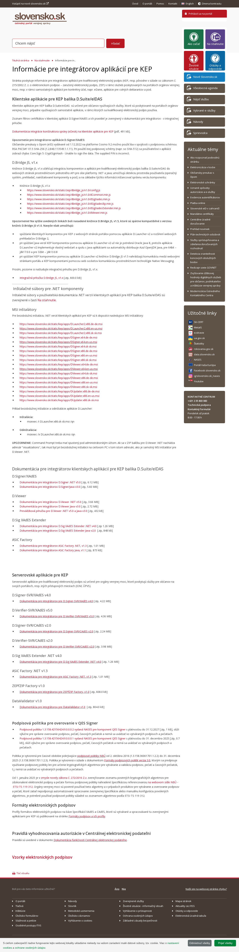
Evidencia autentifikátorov (205, 197)
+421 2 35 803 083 (197, 400)
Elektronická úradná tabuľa (191, 915)
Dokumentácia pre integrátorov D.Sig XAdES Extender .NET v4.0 (58, 526)
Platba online (197, 203)
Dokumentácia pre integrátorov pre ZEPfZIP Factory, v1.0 (54, 692)
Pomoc (160, 3)
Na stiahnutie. (47, 300)
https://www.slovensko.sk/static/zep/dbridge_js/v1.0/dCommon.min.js (69, 194)
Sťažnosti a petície (25, 920)
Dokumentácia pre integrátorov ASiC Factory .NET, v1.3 (53, 545)
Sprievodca (200, 133)
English (190, 3)
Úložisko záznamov (79, 915)
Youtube (199, 381)
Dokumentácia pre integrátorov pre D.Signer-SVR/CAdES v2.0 (56, 631)
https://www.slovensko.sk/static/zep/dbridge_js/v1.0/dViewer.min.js (67, 212)
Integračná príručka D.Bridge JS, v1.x (41, 278)
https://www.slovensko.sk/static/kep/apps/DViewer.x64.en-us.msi (59, 369)
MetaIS (198, 327)
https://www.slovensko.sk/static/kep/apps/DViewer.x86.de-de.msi (59, 378)
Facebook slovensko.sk (207, 370)
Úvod (135, 3)
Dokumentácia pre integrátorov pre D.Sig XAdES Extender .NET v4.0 (60, 661)
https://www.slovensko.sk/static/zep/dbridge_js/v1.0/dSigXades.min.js (68, 199)
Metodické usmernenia (81, 911)
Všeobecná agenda (205, 88)
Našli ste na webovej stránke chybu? (206, 889)
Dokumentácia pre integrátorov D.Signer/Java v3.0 (50, 487)
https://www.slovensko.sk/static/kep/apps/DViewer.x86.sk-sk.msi (58, 387)
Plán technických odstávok (205, 234)
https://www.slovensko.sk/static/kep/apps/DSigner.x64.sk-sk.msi (58, 346)
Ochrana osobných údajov (138, 915)
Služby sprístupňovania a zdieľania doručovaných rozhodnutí (204, 244)
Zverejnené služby (133, 901)
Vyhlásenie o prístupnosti (137, 911)
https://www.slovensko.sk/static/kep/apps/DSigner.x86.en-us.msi (58, 355)
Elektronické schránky (202, 182)
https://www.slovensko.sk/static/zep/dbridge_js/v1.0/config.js (63, 190)
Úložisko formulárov (26, 915)
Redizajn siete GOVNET (203, 267)
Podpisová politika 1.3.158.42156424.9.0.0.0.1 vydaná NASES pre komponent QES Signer (72, 738)
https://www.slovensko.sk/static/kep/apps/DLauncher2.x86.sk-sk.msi (61, 333)
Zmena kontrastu (211, 3)
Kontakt (172, 3)
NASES (197, 359)
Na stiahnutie (42, 60)
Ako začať (194, 44)
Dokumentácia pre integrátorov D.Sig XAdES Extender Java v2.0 (58, 530)
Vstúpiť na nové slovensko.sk (29, 3)
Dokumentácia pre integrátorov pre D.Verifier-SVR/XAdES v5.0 (57, 616)
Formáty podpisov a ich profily (87, 816)
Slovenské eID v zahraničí (204, 208)
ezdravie (199, 332)
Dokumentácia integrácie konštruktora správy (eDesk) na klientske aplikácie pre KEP (63, 131)
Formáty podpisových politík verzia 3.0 (127, 760)
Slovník (72, 906)
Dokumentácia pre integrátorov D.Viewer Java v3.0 (50, 506)
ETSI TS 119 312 (23, 786)
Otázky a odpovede (215, 67)
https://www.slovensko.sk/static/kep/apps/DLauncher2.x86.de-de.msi (61, 324)
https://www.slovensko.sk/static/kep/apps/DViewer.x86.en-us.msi (59, 382)
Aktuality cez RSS (185, 906)
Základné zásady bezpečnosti (140, 920)
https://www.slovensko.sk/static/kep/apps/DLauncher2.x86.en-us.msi (61, 328)
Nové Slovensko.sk (205, 77)
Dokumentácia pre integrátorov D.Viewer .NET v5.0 (50, 502)
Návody (198, 121)
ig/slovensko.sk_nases (207, 376)
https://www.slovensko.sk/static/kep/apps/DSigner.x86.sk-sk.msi (58, 360)
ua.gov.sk (199, 338)
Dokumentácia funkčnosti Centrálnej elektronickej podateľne (90, 840)
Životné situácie (194, 67)
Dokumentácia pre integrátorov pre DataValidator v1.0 (52, 707)
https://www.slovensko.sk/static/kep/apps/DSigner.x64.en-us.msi (58, 342)
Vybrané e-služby (204, 110)
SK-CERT (198, 322)
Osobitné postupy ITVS (28, 925)
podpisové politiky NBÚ (91, 756)
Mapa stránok (183, 901)
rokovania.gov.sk (203, 349)
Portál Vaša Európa (205, 365)
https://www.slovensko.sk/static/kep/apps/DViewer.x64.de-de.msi (59, 364)
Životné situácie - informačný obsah (143, 906)
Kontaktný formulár (199, 409)
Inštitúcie (20, 911)
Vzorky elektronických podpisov (42, 857)
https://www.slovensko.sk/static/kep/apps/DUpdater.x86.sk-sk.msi (59, 400)
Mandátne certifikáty (202, 214)
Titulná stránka (20, 60)
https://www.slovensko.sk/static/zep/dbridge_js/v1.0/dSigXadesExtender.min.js (74, 208)
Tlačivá (19, 906)
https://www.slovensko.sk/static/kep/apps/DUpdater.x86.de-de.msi (60, 391)
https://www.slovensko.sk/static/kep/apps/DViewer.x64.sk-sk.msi (58, 373)
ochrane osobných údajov (30, 947)
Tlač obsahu (22, 873)
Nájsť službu (201, 99)
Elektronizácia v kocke (202, 167)
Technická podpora (199, 405)
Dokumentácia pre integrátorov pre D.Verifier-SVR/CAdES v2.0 (57, 646)
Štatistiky (199, 343)
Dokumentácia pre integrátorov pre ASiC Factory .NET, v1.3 (55, 676)
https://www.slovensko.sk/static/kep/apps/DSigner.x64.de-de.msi (58, 337)
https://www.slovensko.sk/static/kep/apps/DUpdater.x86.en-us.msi (59, 396)
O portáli (147, 3)
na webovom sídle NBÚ (162, 782)
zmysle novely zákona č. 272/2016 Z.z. (64, 777)
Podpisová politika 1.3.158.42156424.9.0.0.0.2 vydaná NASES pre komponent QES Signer (72, 729)
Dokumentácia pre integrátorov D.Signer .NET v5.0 (50, 482)
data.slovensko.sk (204, 354)
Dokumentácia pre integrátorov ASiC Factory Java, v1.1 (53, 550)
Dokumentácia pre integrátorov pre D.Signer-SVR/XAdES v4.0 (56, 601)
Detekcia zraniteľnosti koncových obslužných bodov (203, 258)
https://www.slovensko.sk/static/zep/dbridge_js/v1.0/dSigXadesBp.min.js (70, 203)
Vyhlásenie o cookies (80, 920)
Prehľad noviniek (199, 229)
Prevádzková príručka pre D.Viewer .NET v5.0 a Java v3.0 (53, 511)
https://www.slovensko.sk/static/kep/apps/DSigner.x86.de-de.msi (58, 351)
